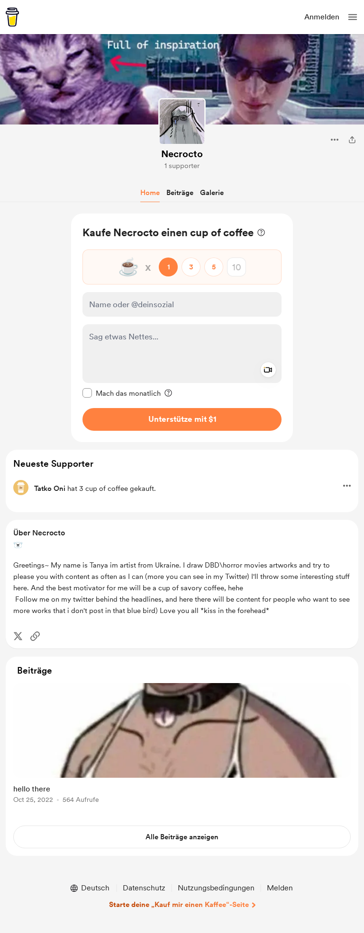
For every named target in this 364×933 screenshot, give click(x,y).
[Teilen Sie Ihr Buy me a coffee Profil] (352, 139)
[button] (352, 17)
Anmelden (321, 16)
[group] (182, 748)
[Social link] (35, 636)
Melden (280, 887)
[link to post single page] (182, 745)
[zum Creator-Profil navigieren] (182, 121)
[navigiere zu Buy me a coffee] (12, 17)
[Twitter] (18, 636)
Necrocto (182, 154)
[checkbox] (121, 393)
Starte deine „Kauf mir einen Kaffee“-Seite (179, 904)
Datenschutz (144, 887)
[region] (182, 327)
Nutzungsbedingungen (216, 887)
